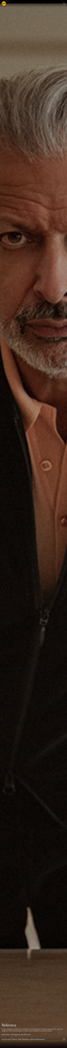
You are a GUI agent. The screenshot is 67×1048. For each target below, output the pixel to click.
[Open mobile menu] (64, 3)
